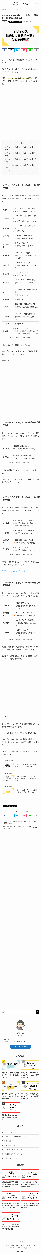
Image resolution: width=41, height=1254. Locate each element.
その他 (7, 1141)
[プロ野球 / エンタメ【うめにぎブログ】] (20, 4)
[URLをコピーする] (36, 50)
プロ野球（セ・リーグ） (14, 1149)
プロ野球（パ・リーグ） (15, 21)
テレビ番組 (9, 1145)
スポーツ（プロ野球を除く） (15, 1136)
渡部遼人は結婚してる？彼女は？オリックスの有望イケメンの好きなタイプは (26, 778)
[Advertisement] (20, 112)
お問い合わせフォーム (29, 1245)
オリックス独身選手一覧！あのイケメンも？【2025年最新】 (26, 765)
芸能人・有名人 (11, 1158)
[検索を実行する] (37, 1012)
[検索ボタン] (37, 4)
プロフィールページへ (20, 1046)
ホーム (7, 1245)
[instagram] (23, 1242)
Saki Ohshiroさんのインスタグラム (14, 571)
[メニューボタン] (3, 4)
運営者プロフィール (16, 1245)
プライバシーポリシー (16, 1248)
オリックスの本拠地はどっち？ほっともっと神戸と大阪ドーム (26, 791)
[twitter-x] (20, 1242)
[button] (4, 50)
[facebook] (18, 1242)
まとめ (7, 171)
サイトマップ (27, 1248)
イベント (8, 1132)
